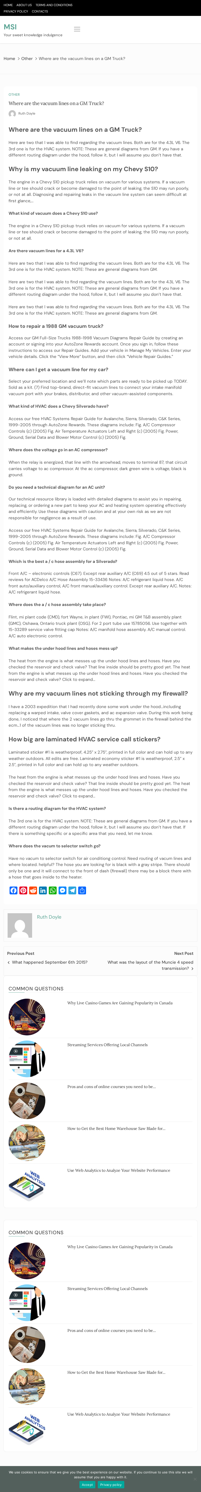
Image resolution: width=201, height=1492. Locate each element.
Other (14, 94)
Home (8, 5)
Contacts (40, 11)
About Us (24, 5)
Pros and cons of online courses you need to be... (111, 1086)
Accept (87, 1485)
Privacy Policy (16, 11)
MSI (10, 27)
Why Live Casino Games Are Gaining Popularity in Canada (120, 1002)
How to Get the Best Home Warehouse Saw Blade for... (116, 1128)
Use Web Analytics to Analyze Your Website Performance (118, 1170)
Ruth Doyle (26, 113)
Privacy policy (111, 1485)
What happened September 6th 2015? (50, 962)
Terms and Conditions (54, 5)
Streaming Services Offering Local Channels (107, 1044)
